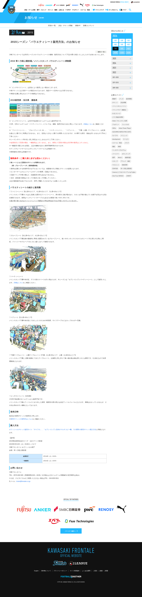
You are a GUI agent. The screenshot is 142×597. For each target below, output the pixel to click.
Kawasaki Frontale (119, 2)
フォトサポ (125, 124)
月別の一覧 (52, 25)
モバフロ (115, 135)
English (36, 571)
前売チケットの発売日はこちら (21, 419)
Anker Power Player (125, 128)
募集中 (114, 99)
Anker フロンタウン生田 (119, 121)
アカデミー (75, 10)
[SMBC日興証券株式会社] (59, 4)
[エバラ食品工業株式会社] (87, 4)
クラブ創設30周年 (117, 117)
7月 (115, 48)
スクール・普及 (85, 10)
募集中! (77, 25)
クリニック (124, 135)
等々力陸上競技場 (126, 168)
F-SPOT (68, 10)
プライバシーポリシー (60, 571)
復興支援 (128, 157)
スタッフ (115, 161)
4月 (115, 44)
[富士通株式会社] (41, 4)
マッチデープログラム (119, 150)
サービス (126, 139)
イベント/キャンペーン (119, 106)
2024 (122, 63)
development (116, 139)
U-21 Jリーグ (116, 113)
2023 (122, 68)
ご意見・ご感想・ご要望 (100, 571)
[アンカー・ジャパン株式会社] (48, 4)
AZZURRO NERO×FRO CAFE (121, 132)
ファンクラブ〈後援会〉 (119, 110)
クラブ (127, 143)
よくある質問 (86, 571)
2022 (122, 72)
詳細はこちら (88, 124)
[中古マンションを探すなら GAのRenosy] (75, 4)
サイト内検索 (130, 10)
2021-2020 (122, 78)
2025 (122, 59)
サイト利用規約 (74, 571)
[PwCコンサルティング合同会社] (68, 4)
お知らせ (61, 10)
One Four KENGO (117, 176)
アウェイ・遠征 (125, 161)
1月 (115, 40)
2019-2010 (122, 83)
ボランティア (126, 154)
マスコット (115, 165)
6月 (128, 44)
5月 (122, 44)
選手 (113, 157)
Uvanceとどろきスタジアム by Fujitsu (123, 172)
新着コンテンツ (88, 25)
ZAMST (128, 176)
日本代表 (115, 168)
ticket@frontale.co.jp (23, 481)
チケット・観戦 (52, 10)
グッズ (121, 99)
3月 (128, 40)
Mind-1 (120, 157)
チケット (115, 102)
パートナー (115, 154)
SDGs (114, 128)
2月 (122, 40)
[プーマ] (82, 4)
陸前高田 (124, 165)
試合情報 (123, 102)
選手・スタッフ (41, 10)
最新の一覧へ (102, 52)
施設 (113, 146)
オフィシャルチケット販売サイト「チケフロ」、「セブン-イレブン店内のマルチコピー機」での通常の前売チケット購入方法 (52, 429)
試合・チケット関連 (65, 25)
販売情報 (129, 99)
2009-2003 (122, 88)
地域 (119, 146)
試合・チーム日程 (30, 10)
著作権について (46, 571)
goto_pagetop (136, 590)
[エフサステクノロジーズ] (97, 4)
